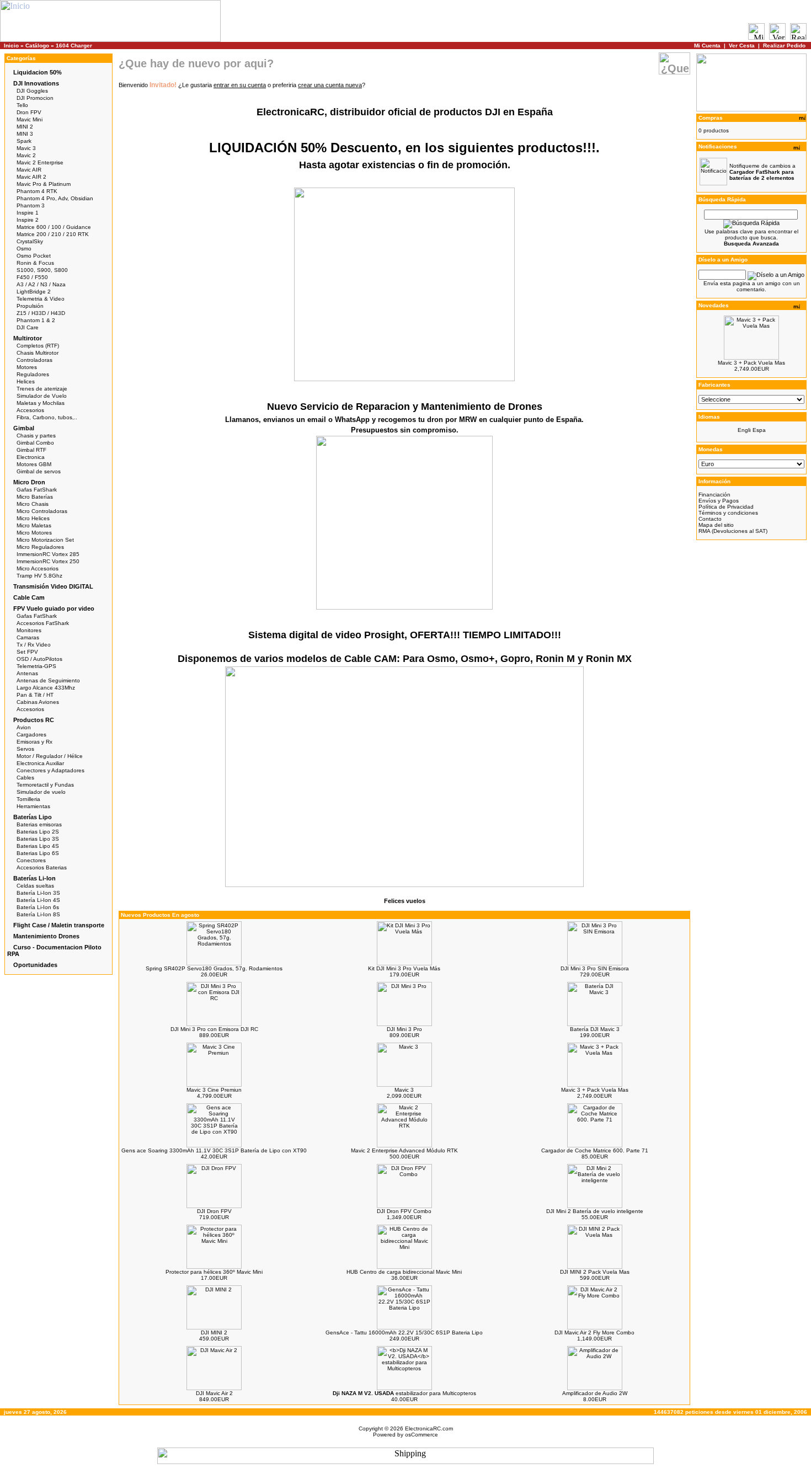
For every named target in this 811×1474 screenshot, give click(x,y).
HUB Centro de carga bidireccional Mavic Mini (404, 1272)
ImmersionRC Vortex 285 (48, 554)
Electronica (31, 457)
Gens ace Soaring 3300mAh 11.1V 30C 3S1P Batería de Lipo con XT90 (214, 1150)
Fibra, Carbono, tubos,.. (47, 417)
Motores (27, 367)
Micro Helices (33, 518)
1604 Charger (74, 45)
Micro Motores (34, 533)
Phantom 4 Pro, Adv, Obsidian (55, 198)
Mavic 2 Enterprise (40, 162)
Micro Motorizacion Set (45, 540)
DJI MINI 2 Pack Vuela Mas (594, 1272)
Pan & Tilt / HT (35, 695)
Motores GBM (34, 464)
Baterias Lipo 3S (38, 839)
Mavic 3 (26, 148)
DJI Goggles (32, 91)
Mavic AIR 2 (31, 177)
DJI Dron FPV (214, 1211)
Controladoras (34, 360)
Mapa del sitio (716, 525)
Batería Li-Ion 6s (38, 907)
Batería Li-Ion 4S (38, 900)
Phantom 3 (31, 205)
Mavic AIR (29, 170)
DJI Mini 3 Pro (404, 1029)
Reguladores (33, 374)
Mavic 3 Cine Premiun (214, 1090)
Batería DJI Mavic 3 (595, 1029)
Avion (24, 727)
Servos (25, 749)
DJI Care (28, 327)
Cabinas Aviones (38, 702)
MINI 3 (25, 134)
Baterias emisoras (39, 824)
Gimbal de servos (39, 471)
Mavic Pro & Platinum (44, 184)
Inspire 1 (28, 213)
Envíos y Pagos (718, 501)
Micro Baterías (35, 497)
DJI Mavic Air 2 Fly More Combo (594, 1332)
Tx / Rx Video (34, 645)
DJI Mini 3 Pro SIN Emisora (595, 968)
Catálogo (37, 45)
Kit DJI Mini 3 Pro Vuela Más (404, 968)
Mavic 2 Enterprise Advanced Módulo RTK (404, 1150)
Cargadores (31, 734)
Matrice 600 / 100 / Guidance (54, 227)
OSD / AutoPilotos (39, 659)
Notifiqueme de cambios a (762, 172)
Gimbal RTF (31, 450)
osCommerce (421, 1435)
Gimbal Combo (35, 443)
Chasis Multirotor (37, 353)
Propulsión (30, 306)
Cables (25, 778)
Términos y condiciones (728, 513)
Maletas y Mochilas (41, 403)
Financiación (714, 495)
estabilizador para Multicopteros (404, 1393)
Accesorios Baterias (42, 867)
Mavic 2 (26, 155)
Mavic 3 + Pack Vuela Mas (594, 1090)
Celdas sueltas (35, 886)
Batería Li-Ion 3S (38, 893)
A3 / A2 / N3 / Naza (41, 284)
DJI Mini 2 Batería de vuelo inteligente (594, 1211)
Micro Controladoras (42, 511)
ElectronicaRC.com (429, 1428)
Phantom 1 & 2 (36, 320)
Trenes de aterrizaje (42, 389)
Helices (26, 381)
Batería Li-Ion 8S (38, 914)
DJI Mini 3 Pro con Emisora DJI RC (214, 1029)
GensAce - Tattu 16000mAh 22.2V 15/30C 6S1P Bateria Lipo (404, 1332)
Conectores (31, 860)
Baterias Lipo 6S (38, 853)
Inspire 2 (28, 220)
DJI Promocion (35, 98)
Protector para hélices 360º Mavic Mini (214, 1272)
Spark (24, 141)
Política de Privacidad (726, 507)
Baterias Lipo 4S (38, 846)
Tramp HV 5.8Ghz (39, 576)
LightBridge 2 (34, 292)
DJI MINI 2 (214, 1332)
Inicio (11, 45)
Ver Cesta (742, 45)
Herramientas (33, 806)
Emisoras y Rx (34, 742)
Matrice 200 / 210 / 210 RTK (53, 234)
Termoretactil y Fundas (45, 785)
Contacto (710, 519)
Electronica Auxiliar (40, 763)
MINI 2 (25, 127)
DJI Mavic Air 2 (214, 1393)
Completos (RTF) (38, 346)
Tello (22, 105)
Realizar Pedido (784, 45)
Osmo (24, 248)
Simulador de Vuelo (42, 396)
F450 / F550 (32, 277)
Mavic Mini (29, 119)
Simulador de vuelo (41, 792)
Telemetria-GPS (36, 666)
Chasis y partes (36, 435)
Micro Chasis (33, 504)
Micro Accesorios (37, 568)
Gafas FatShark (37, 490)
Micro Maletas (34, 525)
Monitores (29, 630)
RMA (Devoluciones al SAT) (732, 531)
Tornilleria (28, 799)
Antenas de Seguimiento (48, 680)
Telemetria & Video (41, 299)
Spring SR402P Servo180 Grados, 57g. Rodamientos (214, 968)
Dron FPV (29, 112)
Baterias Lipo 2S (38, 832)
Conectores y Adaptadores (50, 770)
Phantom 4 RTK (37, 191)
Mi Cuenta (707, 45)
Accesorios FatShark (43, 623)
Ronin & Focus (35, 263)
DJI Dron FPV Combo (404, 1211)
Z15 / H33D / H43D (41, 313)
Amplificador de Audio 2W (594, 1393)
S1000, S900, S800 (42, 270)
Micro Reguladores (40, 547)
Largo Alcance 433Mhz (46, 688)
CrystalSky (30, 241)
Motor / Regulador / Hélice (50, 756)
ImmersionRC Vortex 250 (48, 561)
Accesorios (30, 410)
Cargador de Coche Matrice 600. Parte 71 (594, 1150)
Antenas (27, 673)
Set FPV (27, 652)
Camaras (28, 637)
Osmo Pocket (34, 256)
